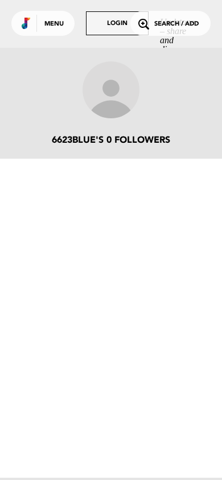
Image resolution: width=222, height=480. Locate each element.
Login (117, 23)
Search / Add (176, 24)
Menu (54, 24)
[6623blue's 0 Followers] (111, 91)
